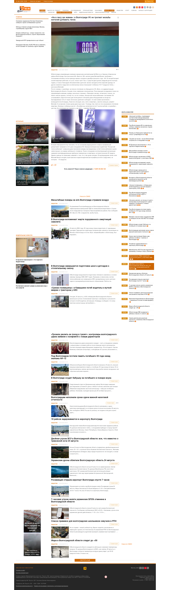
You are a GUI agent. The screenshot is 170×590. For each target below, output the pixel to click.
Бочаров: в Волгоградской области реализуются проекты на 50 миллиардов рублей (140, 179)
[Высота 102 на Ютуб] (140, 7)
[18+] (153, 7)
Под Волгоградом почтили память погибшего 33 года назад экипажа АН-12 (140, 211)
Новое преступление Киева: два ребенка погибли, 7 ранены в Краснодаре (139, 238)
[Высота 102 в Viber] (148, 7)
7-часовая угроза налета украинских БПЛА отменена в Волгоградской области (141, 287)
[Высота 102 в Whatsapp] (150, 7)
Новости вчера (48, 1)
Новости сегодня (35, 1)
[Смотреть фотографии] (136, 121)
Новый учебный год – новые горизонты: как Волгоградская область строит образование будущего (30, 34)
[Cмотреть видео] (143, 188)
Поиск (149, 1)
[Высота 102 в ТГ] (145, 7)
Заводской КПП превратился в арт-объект (30, 40)
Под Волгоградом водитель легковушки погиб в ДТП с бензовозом (138, 194)
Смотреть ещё (85, 560)
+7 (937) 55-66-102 (99, 169)
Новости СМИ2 (85, 196)
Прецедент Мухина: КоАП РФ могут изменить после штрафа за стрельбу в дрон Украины (30, 45)
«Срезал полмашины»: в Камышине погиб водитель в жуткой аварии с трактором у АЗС (140, 187)
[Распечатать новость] (118, 17)
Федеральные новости (24, 235)
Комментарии (113, 165)
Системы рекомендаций (22, 572)
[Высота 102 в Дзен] (142, 7)
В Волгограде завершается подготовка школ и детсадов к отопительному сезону (139, 172)
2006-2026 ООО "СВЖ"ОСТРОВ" (24, 567)
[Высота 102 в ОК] (137, 7)
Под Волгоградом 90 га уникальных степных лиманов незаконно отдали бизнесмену (140, 127)
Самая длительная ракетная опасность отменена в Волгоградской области (141, 320)
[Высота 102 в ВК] (134, 7)
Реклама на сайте (20, 570)
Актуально (20, 121)
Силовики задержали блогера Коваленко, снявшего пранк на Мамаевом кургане (29, 21)
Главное (19, 17)
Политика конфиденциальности (24, 586)
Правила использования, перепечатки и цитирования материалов (51, 586)
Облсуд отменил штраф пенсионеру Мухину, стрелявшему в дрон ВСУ (30, 27)
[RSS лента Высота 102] (148, 568)
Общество (54, 69)
